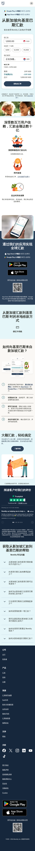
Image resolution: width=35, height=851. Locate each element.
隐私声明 (5, 770)
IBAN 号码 (5, 714)
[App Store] (17, 272)
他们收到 (7, 55)
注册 (3, 682)
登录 (3, 677)
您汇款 (6, 37)
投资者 (4, 659)
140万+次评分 (19, 11)
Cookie (5, 793)
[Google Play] (17, 264)
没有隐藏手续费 (24, 176)
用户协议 (5, 765)
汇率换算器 (6, 718)
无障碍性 (5, 788)
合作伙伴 (5, 709)
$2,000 (16, 50)
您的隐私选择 (7, 774)
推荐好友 (5, 723)
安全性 (4, 783)
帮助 (3, 736)
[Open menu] (31, 3)
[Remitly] (3, 3)
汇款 (3, 673)
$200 (7, 50)
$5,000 (26, 50)
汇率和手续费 (7, 695)
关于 (3, 654)
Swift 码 (5, 700)
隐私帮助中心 (7, 779)
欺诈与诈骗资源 (7, 704)
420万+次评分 (18, 15)
